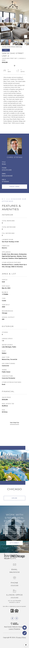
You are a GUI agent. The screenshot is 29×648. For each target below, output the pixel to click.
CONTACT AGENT (14, 186)
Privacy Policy (21, 637)
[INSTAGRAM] (16, 618)
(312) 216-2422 (14, 597)
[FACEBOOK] (12, 618)
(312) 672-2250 (7, 170)
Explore (14, 498)
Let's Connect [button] (14, 543)
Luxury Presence (14, 629)
